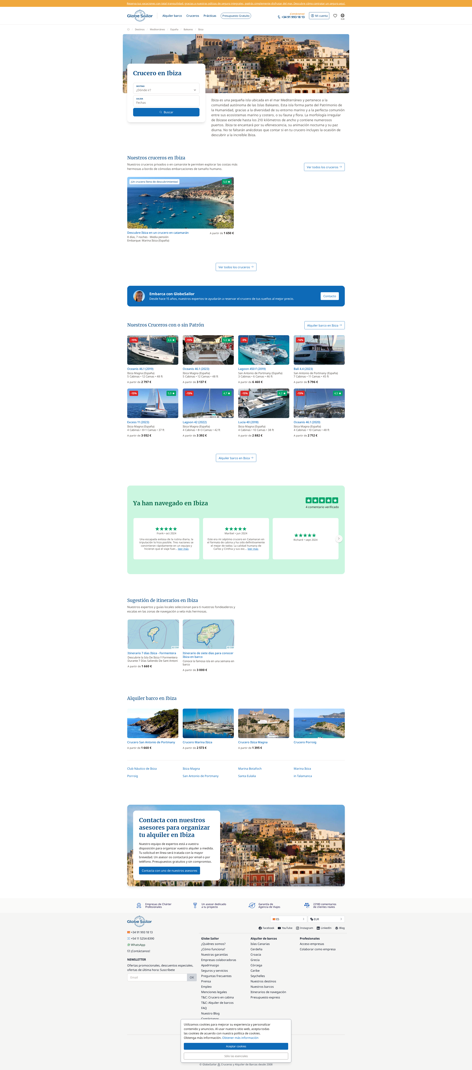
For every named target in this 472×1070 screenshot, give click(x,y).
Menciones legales (214, 992)
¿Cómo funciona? (213, 949)
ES (277, 919)
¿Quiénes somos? (213, 944)
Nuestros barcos (262, 987)
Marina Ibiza (302, 769)
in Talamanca (303, 776)
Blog (342, 928)
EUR (316, 919)
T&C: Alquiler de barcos (217, 1003)
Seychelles (258, 976)
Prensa (206, 981)
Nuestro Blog (210, 1013)
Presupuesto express (265, 997)
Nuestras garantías (214, 954)
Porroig (132, 776)
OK (192, 977)
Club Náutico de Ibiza (142, 769)
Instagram (306, 928)
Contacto (329, 296)
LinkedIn (326, 928)
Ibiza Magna (191, 769)
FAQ (204, 1008)
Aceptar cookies (236, 1046)
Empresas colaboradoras (218, 960)
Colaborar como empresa (318, 949)
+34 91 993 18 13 (142, 932)
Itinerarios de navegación (268, 992)
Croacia (256, 954)
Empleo (206, 987)
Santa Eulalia (247, 776)
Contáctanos (210, 1019)
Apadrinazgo (210, 965)
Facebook (268, 928)
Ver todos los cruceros (323, 167)
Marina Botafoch (250, 769)
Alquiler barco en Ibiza (323, 325)
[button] (172, 16)
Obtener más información (240, 1038)
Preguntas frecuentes (216, 976)
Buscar (168, 112)
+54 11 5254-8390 (142, 938)
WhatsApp (138, 945)
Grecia (255, 960)
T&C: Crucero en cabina (217, 997)
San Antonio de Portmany (200, 776)
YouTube (287, 928)
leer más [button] (183, 548)
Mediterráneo (157, 29)
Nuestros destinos (263, 981)
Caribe (255, 971)
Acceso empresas (312, 944)
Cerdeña (256, 949)
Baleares (188, 29)
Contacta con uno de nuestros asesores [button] (169, 871)
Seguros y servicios (214, 971)
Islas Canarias (260, 944)
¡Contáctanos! (140, 951)
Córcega (256, 965)
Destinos (140, 29)
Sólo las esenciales (236, 1056)
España (174, 29)
